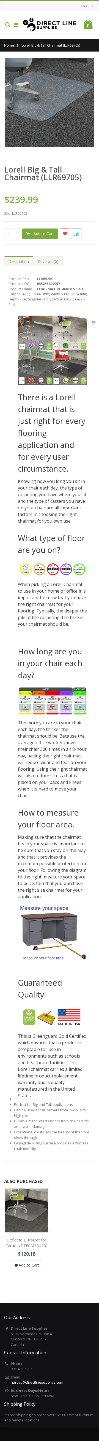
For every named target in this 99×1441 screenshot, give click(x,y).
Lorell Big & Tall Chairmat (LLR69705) (43, 173)
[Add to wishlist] (65, 233)
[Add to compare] (76, 233)
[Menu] (16, 24)
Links (85, 6)
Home (9, 45)
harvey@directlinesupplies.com (37, 1382)
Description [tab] (19, 261)
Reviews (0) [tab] (48, 261)
